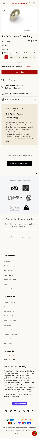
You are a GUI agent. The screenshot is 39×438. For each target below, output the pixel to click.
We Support (8, 289)
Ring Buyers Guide (10, 316)
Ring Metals (8, 325)
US (5, 53)
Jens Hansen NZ (12, 427)
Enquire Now (27, 66)
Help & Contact (9, 275)
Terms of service (20, 430)
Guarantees (7, 307)
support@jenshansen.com (13, 356)
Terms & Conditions (10, 334)
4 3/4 (25, 57)
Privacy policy (10, 430)
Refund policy (32, 427)
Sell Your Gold (8, 270)
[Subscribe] (32, 232)
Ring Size (5, 49)
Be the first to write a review (20, 163)
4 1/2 (18, 57)
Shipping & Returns (10, 311)
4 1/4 (11, 57)
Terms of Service (22, 237)
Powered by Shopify (21, 427)
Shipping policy (30, 430)
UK (11, 53)
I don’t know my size (29, 53)
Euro (17, 53)
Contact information (20, 434)
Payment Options (9, 302)
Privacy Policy (12, 237)
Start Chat (25, 63)
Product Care (8, 330)
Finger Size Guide (10, 321)
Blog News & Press (10, 280)
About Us (7, 261)
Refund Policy (8, 343)
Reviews (6, 284)
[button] (4, 3)
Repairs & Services (10, 266)
